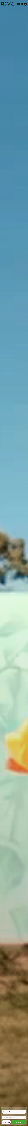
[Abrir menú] (25, 4)
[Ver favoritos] (22, 4)
